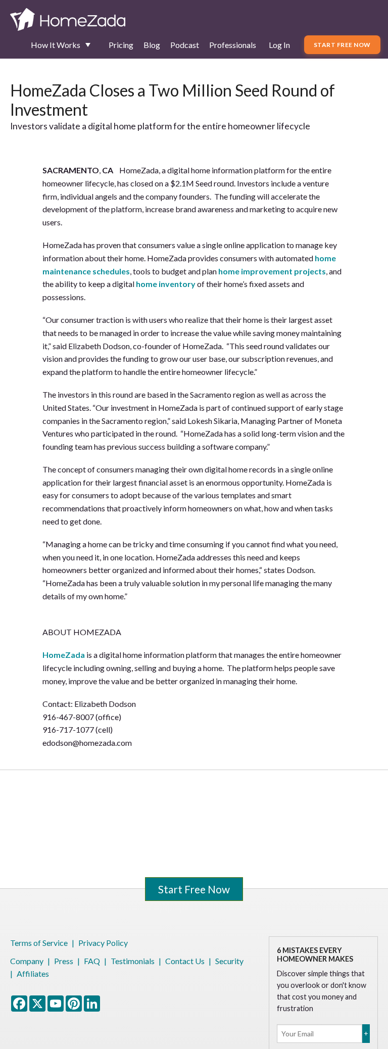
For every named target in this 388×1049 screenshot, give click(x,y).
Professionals (232, 45)
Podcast (184, 45)
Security (229, 961)
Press (63, 961)
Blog (151, 45)
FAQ (92, 961)
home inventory (166, 284)
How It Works (55, 45)
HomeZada (63, 654)
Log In (279, 45)
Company (26, 961)
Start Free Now (342, 45)
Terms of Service (39, 942)
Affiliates (33, 973)
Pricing (121, 45)
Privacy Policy (103, 942)
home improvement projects (272, 271)
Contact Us (185, 961)
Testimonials (133, 961)
